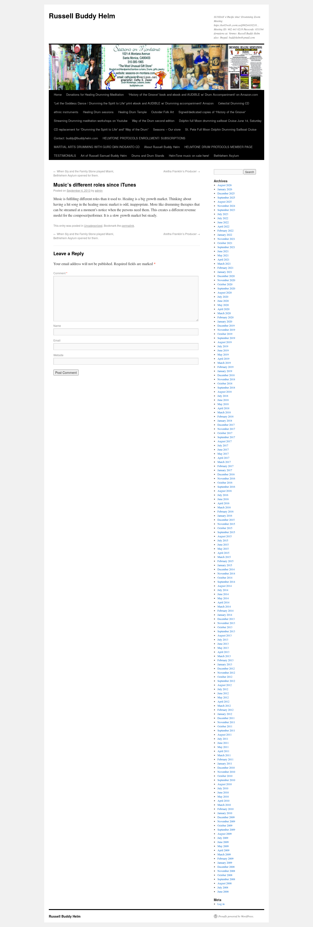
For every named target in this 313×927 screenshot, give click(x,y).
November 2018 (226, 379)
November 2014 (226, 573)
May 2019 (223, 354)
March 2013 (224, 656)
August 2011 (224, 734)
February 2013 (225, 660)
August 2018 (224, 391)
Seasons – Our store (167, 129)
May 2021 (223, 255)
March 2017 (224, 462)
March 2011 (224, 755)
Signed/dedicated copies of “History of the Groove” (212, 112)
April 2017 (223, 457)
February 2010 (225, 809)
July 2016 (222, 495)
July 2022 (222, 218)
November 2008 (226, 871)
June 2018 (223, 400)
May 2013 (223, 648)
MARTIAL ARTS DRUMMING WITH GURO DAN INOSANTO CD (97, 147)
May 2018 (223, 404)
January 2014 (224, 614)
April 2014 (223, 602)
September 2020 (226, 288)
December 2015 (226, 519)
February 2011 (225, 759)
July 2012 (222, 689)
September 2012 (226, 681)
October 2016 (224, 482)
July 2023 (222, 214)
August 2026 (224, 185)
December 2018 (226, 375)
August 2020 (224, 292)
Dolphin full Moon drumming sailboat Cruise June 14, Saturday (220, 120)
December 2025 (226, 193)
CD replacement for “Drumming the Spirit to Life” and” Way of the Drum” (101, 129)
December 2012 (226, 668)
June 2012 (223, 693)
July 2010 (222, 788)
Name (57, 326)
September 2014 (226, 581)
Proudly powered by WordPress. (236, 916)
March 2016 (224, 507)
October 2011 (224, 726)
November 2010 (226, 771)
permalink (128, 225)
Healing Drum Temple (132, 112)
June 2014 (223, 594)
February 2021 (225, 267)
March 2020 (224, 313)
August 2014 (224, 586)
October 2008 (224, 875)
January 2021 (224, 272)
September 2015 (226, 532)
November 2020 (226, 280)
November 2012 (226, 672)
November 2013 (226, 623)
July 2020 (222, 296)
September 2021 (226, 247)
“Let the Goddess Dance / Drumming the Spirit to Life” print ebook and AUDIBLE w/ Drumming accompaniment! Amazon (134, 103)
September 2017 (226, 437)
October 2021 (224, 243)
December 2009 (226, 817)
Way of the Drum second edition (153, 120)
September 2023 (226, 210)
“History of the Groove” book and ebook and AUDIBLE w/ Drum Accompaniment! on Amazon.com (193, 94)
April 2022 (223, 226)
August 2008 (224, 883)
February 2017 (225, 466)
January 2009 (224, 862)
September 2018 (226, 387)
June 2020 (223, 300)
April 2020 (223, 309)
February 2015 (225, 561)
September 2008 (226, 879)
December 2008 (226, 866)
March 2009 (224, 854)
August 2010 (224, 784)
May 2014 (223, 598)
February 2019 (225, 367)
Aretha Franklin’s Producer (181, 171)
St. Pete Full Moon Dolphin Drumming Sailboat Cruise (220, 129)
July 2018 (222, 396)
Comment (60, 273)
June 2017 (223, 449)
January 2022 (224, 234)
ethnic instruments (66, 112)
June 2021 (223, 251)
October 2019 (224, 334)
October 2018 (224, 383)
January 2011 (224, 763)
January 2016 (224, 515)
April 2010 (223, 800)
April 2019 (223, 358)
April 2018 (223, 408)
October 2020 (224, 284)
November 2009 (226, 821)
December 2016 (226, 474)
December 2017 (226, 424)
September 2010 (226, 780)
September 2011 (226, 730)
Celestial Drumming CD (233, 103)
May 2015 (223, 548)
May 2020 (223, 305)
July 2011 (222, 738)
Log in (221, 904)
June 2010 (223, 792)
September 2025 (226, 197)
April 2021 (223, 259)
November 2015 (226, 524)
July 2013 (222, 639)
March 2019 (224, 362)
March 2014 (224, 606)
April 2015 (223, 553)
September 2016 (226, 486)
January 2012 (224, 714)
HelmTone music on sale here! (189, 155)
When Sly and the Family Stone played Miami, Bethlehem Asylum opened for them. (83, 173)
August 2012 (224, 685)
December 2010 (226, 767)
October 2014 (224, 577)
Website (58, 355)
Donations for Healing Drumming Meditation (95, 94)
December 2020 (226, 276)
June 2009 (223, 842)
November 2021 (226, 239)
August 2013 (224, 635)
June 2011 (223, 743)
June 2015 (223, 544)
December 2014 (226, 569)
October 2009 (224, 825)
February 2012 (225, 709)
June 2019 (223, 350)
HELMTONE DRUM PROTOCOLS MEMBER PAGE (218, 147)
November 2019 (226, 329)
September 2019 (226, 338)
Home (58, 94)
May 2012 (223, 697)
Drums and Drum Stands (148, 155)
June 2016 (223, 499)
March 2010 (224, 805)
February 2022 (225, 230)
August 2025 (224, 201)
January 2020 (224, 321)
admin (99, 190)
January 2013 (224, 664)
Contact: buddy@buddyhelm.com (76, 138)
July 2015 (222, 540)
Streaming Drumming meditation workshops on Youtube (90, 120)
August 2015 (224, 536)
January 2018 (224, 420)
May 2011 (223, 747)
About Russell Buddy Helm (162, 147)
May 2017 (223, 453)
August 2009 (224, 833)
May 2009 (223, 846)
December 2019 (226, 325)
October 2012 (224, 676)
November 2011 (226, 722)
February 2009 (225, 858)
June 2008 (223, 891)
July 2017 (222, 445)
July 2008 (222, 887)
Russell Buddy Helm (82, 15)
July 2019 (222, 346)
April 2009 (223, 850)
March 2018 (224, 412)
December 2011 (226, 718)
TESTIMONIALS (65, 155)
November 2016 (226, 478)
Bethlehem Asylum (226, 155)
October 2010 (224, 776)
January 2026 (224, 189)
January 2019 (224, 371)
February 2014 (225, 610)
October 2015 (224, 528)
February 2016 (225, 511)
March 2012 (224, 705)
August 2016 (224, 491)
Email (56, 340)
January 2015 (224, 565)
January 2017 (224, 470)
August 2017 (224, 441)
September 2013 (226, 631)
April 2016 (223, 503)
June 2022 (223, 222)
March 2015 (224, 557)
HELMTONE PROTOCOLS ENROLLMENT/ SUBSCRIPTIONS (144, 138)
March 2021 (224, 263)
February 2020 (225, 317)
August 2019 (224, 342)
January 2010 (224, 813)
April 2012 (223, 701)
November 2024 (226, 205)
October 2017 (224, 433)
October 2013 (224, 627)
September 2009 (226, 829)
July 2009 (222, 838)
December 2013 (226, 619)
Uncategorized (93, 225)
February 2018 (225, 416)
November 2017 (226, 429)
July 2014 (222, 590)
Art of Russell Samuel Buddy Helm (104, 155)
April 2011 (223, 751)
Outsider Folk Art (162, 112)
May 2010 (223, 796)
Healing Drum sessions (98, 112)
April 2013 (223, 652)
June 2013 (223, 643)
